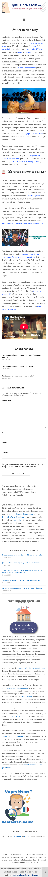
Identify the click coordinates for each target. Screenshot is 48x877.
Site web (5, 453)
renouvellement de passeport (21, 514)
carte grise (17, 520)
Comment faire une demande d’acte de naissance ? (21, 580)
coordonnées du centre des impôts (31, 668)
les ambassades (26, 697)
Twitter (27, 837)
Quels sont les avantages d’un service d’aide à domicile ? (22, 588)
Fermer (35, 875)
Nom (3, 432)
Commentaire (8, 400)
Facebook (17, 837)
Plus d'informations (21, 875)
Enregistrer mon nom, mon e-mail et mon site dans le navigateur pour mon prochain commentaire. (22, 466)
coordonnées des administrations (15, 688)
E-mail (4, 443)
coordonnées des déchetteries (13, 736)
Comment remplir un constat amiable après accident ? (22, 555)
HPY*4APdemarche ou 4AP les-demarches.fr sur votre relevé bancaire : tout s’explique (22, 572)
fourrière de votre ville (18, 717)
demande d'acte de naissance (14, 517)
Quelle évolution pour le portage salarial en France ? (21, 563)
